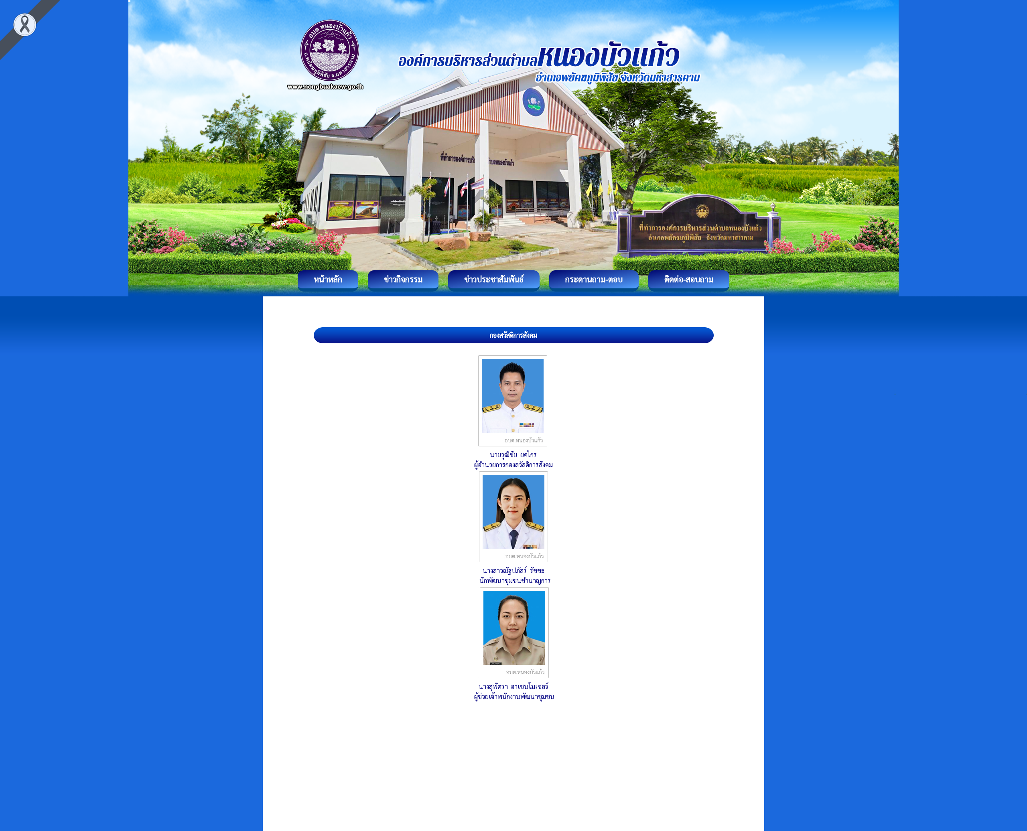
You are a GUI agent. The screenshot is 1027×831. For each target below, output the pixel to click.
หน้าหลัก (328, 279)
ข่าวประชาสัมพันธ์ (494, 279)
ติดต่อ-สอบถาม (688, 279)
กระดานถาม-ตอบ (594, 279)
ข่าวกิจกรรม (403, 279)
